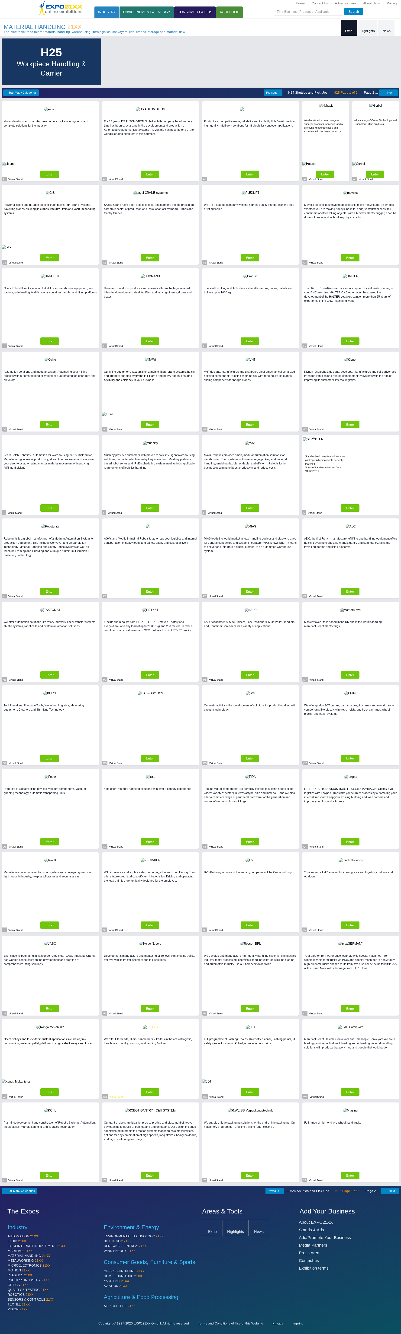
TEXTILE (19, 1304)
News (386, 31)
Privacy (392, 3)
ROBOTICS (20, 1294)
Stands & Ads (311, 1230)
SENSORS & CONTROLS (31, 1299)
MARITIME (20, 1251)
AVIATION (115, 1286)
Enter (50, 174)
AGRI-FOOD (229, 12)
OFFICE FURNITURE (124, 1271)
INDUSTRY (107, 12)
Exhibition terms (314, 1268)
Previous (271, 92)
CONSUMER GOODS (195, 12)
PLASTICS (20, 1275)
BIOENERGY (118, 1241)
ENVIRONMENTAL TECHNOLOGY (134, 1236)
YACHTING (116, 1281)
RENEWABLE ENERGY (125, 1246)
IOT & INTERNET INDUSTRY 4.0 (36, 1246)
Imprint (297, 1323)
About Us (370, 3)
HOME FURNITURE (123, 1276)
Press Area (309, 1253)
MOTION (19, 1270)
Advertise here (345, 3)
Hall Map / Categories (22, 92)
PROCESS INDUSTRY (28, 1280)
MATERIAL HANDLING (43, 26)
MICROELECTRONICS (29, 1265)
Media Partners (313, 1245)
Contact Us (320, 3)
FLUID (17, 1241)
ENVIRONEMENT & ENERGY (146, 12)
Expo (348, 31)
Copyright (105, 1323)
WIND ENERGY (120, 1251)
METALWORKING (25, 1260)
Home (300, 3)
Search (354, 11)
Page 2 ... (370, 92)
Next (390, 92)
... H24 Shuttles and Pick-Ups (306, 92)
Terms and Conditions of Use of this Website (230, 1323)
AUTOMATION (23, 1236)
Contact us (309, 1260)
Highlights (367, 31)
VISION (17, 1309)
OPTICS (18, 1285)
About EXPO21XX (316, 1222)
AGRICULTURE (120, 1306)
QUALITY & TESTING (28, 1290)
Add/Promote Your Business (325, 1237)
